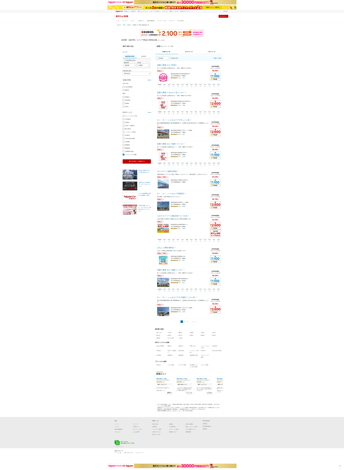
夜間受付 (127, 145)
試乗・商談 (155, 424)
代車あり (127, 122)
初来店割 (127, 100)
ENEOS (158, 365)
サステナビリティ (139, 452)
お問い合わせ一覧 (128, 452)
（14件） (183, 156)
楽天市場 (225, 11)
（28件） (183, 228)
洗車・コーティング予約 (191, 426)
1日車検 (127, 141)
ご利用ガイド (141, 21)
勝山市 (158, 335)
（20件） (183, 105)
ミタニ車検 (171, 365)
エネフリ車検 (204, 365)
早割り (127, 106)
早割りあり (193, 346)
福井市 (158, 338)
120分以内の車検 (130, 138)
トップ (117, 21)
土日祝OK (128, 119)
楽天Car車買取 (189, 424)
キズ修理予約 (172, 426)
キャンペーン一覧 (161, 21)
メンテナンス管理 (156, 429)
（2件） (183, 282)
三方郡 (180, 338)
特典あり (127, 97)
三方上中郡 (171, 338)
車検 (124, 25)
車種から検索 (217, 58)
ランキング (171, 21)
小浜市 (214, 332)
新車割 (127, 103)
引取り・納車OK (129, 125)
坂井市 (169, 335)
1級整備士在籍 (129, 151)
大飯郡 (191, 332)
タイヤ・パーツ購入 (174, 429)
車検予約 (154, 426)
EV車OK (127, 135)
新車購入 (171, 424)
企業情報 (205, 423)
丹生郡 (214, 335)
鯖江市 (180, 335)
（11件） (183, 311)
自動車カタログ (173, 432)
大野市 (203, 332)
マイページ (125, 21)
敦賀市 (191, 335)
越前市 (180, 332)
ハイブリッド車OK (130, 132)
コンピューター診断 (130, 154)
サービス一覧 (118, 452)
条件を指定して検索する (137, 161)
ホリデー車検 (182, 365)
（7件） (183, 78)
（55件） (183, 206)
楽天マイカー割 (156, 434)
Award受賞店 (128, 87)
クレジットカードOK (131, 116)
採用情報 (205, 429)
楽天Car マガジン (156, 432)
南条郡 (203, 335)
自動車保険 (188, 432)
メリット (132, 21)
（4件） (183, 260)
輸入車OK (128, 129)
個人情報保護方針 (207, 426)
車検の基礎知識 (150, 21)
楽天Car (119, 25)
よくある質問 (180, 21)
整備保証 (127, 148)
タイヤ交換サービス (190, 429)
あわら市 (158, 332)
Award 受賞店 (160, 346)
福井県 (129, 25)
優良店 (127, 90)
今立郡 (169, 332)
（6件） (183, 134)
